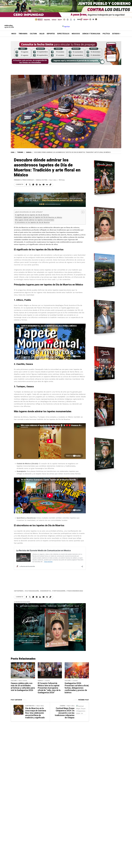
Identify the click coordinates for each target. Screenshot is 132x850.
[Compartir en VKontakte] (47, 184)
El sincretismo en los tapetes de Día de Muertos (32, 222)
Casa (12, 152)
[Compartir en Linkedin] (40, 184)
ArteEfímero (19, 591)
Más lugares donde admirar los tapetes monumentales (34, 220)
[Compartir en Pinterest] (36, 184)
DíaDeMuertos (46, 591)
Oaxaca (28, 152)
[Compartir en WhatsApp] (33, 184)
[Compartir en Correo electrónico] (43, 184)
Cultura (44, 180)
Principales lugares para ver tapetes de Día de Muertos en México (38, 217)
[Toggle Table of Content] (82, 212)
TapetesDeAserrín (59, 591)
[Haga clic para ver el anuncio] (66, 11)
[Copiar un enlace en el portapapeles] (50, 184)
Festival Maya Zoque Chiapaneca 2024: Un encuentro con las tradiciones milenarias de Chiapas (64, 713)
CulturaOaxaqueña (32, 591)
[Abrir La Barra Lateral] (126, 20)
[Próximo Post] (81, 710)
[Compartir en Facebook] (26, 184)
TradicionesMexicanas (75, 591)
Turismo (20, 152)
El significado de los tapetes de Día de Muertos (32, 215)
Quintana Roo (29, 706)
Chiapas (62, 706)
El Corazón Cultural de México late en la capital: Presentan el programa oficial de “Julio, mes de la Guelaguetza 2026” (49, 688)
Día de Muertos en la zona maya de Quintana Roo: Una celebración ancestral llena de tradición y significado (35, 713)
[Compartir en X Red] (30, 184)
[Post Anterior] (18, 710)
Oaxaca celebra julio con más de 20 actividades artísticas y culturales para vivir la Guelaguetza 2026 (23, 687)
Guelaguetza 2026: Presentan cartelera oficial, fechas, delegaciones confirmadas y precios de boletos (77, 688)
